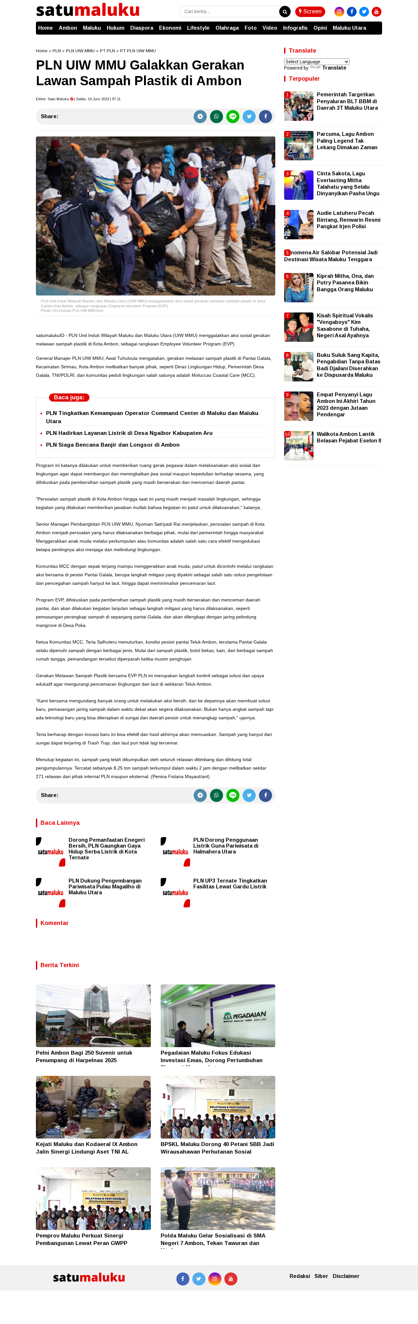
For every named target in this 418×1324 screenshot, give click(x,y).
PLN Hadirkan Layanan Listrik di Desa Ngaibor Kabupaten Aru (129, 433)
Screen (312, 11)
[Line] (232, 116)
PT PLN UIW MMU (138, 50)
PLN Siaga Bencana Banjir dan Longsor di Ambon (113, 445)
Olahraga (227, 28)
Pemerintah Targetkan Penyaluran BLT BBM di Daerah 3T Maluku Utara (347, 101)
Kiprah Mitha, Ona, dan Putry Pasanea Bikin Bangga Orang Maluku (345, 282)
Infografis (295, 28)
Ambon (68, 28)
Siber (321, 1276)
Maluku (92, 28)
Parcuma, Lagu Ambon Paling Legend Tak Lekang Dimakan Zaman (347, 140)
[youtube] (376, 12)
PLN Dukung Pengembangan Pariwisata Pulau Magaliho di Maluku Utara (105, 886)
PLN (57, 50)
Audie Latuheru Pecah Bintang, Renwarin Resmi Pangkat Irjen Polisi (348, 219)
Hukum (115, 28)
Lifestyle (198, 28)
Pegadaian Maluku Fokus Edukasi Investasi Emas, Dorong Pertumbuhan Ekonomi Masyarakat (212, 1060)
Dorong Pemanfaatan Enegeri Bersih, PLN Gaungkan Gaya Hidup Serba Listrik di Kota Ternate (107, 848)
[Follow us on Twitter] (198, 1278)
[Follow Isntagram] (214, 1278)
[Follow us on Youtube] (230, 1278)
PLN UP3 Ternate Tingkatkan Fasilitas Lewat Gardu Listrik (230, 883)
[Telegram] (200, 116)
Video (270, 28)
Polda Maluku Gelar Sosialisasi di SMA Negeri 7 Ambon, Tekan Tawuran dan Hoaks (213, 1243)
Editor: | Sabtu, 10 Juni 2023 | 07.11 (78, 99)
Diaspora (141, 28)
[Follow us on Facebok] (182, 1278)
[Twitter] (249, 116)
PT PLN (107, 50)
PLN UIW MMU (80, 50)
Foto (251, 28)
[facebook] (352, 12)
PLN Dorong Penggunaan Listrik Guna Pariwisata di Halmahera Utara (225, 845)
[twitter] (364, 12)
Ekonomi (170, 28)
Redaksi (300, 1276)
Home (45, 28)
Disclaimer (346, 1276)
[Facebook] (265, 116)
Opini (320, 28)
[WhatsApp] (216, 116)
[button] (375, 25)
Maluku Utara (349, 28)
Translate (334, 68)
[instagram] (339, 12)
